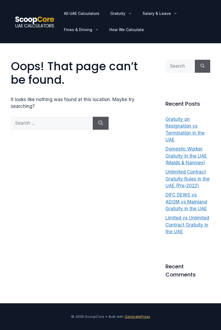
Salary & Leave (157, 13)
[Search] (101, 123)
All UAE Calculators (81, 13)
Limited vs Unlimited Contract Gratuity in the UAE (187, 224)
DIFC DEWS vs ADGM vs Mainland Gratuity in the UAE (186, 201)
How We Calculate (126, 29)
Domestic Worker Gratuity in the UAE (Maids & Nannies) (186, 155)
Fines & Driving (78, 29)
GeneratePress (137, 316)
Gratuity (117, 13)
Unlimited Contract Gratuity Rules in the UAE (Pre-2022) (187, 178)
